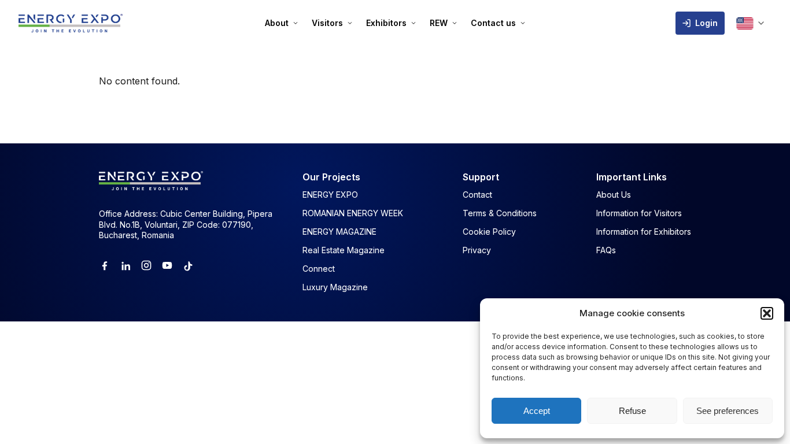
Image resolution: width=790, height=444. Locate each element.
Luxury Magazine (335, 287)
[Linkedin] (125, 265)
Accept (536, 411)
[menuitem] (281, 23)
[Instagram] (146, 265)
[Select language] (750, 23)
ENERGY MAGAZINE (339, 231)
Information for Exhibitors (643, 231)
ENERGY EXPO (330, 194)
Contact (477, 194)
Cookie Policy (489, 231)
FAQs (606, 250)
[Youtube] (167, 265)
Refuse (632, 411)
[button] (767, 313)
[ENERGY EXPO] (71, 23)
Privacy (477, 250)
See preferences (727, 411)
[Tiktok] (188, 265)
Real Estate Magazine (343, 250)
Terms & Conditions (500, 213)
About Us (613, 194)
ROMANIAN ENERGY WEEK (352, 213)
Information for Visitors (639, 213)
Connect (318, 268)
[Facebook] (104, 265)
